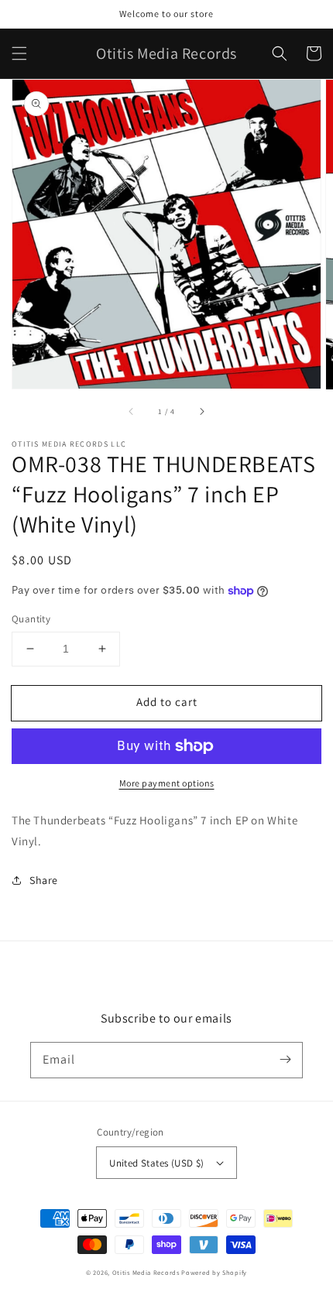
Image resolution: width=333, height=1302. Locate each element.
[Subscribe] (285, 1060)
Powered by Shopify (214, 1272)
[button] (19, 53)
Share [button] (43, 880)
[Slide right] (201, 411)
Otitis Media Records (146, 1272)
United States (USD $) (156, 1163)
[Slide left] (132, 411)
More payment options (167, 783)
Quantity (31, 618)
